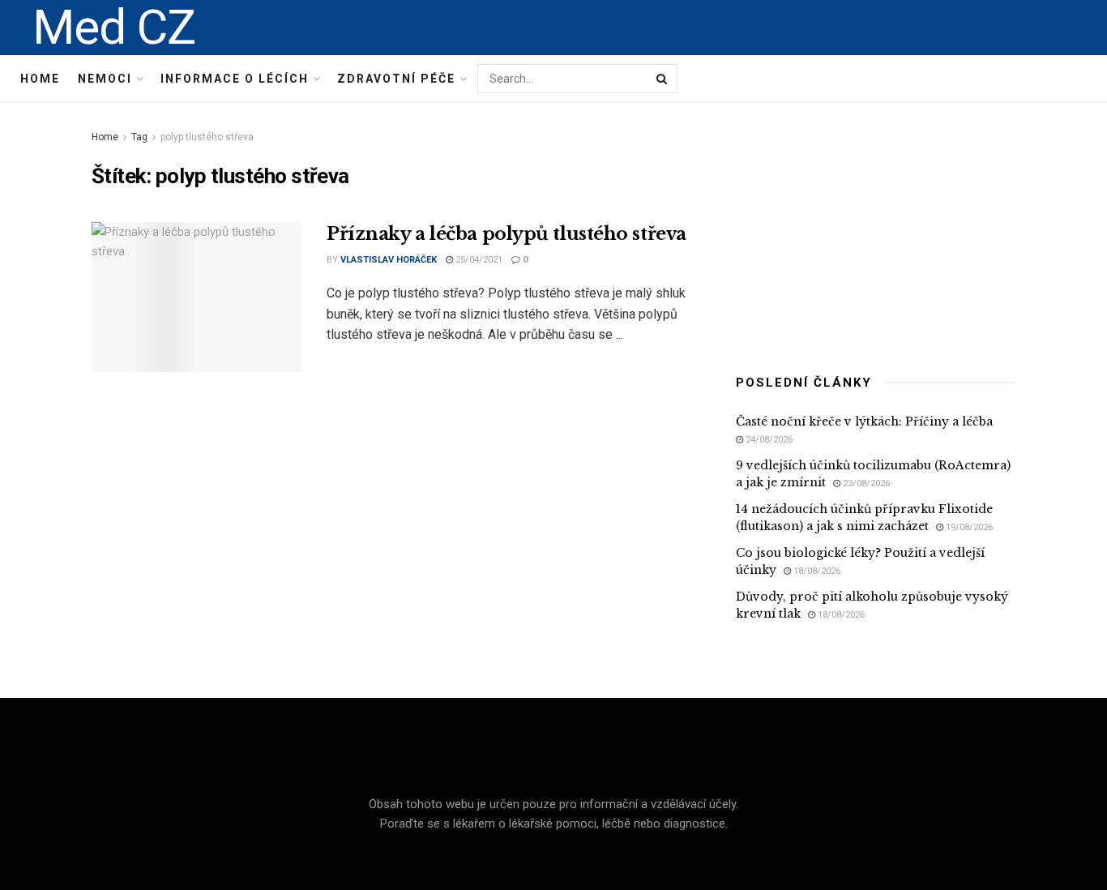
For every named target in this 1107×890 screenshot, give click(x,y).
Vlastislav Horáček (388, 260)
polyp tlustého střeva (207, 137)
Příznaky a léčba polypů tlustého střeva (506, 234)
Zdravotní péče (396, 78)
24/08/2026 (768, 439)
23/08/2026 (865, 483)
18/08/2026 (815, 571)
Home (40, 78)
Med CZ (113, 27)
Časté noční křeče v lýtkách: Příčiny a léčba (864, 421)
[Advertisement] (876, 228)
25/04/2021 (477, 260)
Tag (139, 137)
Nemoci (105, 78)
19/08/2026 (968, 527)
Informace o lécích (234, 78)
